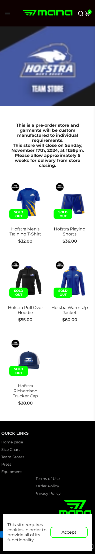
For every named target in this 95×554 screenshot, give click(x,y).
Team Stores (12, 457)
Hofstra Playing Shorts (70, 231)
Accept (69, 532)
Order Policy (47, 486)
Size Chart (10, 449)
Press (6, 464)
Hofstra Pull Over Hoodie (25, 310)
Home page (12, 442)
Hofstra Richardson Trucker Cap (25, 390)
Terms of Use (48, 478)
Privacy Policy (48, 493)
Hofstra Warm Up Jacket (69, 310)
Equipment (11, 472)
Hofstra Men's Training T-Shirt (25, 231)
